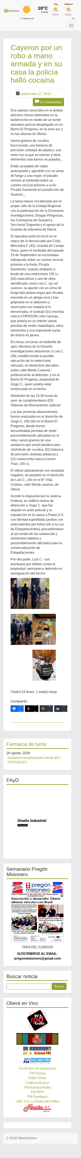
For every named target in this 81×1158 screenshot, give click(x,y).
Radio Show (37, 1078)
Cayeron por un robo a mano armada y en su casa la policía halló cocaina (36, 63)
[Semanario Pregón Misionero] (37, 912)
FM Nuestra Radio (37, 1087)
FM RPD (37, 1092)
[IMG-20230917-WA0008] (21, 593)
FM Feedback (37, 1096)
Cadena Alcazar (37, 1082)
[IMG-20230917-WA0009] (40, 593)
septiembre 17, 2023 (36, 94)
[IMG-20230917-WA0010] (21, 629)
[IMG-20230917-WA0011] (44, 629)
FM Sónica (37, 1073)
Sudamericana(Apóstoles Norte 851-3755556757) (34, 760)
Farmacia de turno (26, 744)
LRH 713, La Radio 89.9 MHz (37, 1101)
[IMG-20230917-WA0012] (44, 665)
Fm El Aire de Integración (37, 1068)
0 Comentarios (51, 102)
